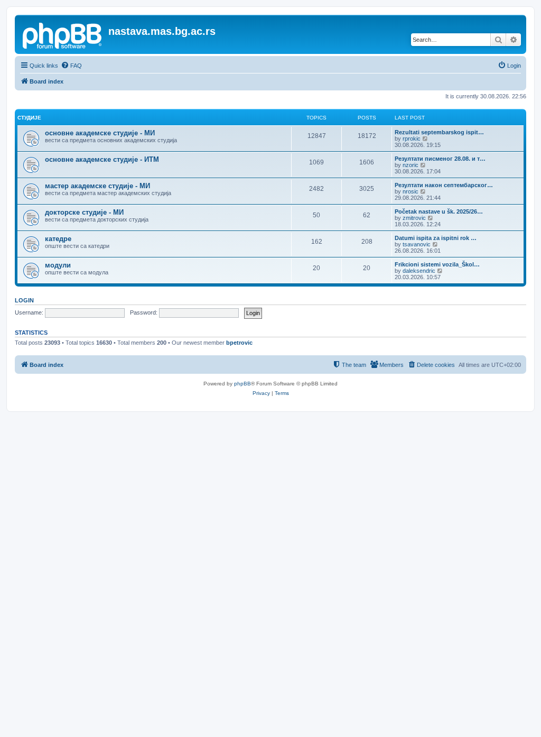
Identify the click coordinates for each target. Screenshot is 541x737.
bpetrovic (239, 342)
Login (24, 300)
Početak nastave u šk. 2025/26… (439, 211)
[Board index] (62, 34)
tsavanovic (417, 244)
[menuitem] (71, 65)
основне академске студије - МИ (100, 133)
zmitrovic (414, 218)
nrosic (410, 191)
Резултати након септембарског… (444, 185)
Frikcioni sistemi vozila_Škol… (437, 264)
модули (58, 265)
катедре (58, 239)
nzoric (410, 165)
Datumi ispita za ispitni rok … (436, 238)
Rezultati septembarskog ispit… (439, 132)
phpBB (242, 383)
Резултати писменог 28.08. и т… (440, 158)
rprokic (412, 138)
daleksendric (419, 271)
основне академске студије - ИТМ (102, 159)
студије (29, 118)
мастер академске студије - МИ (97, 186)
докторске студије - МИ (84, 212)
